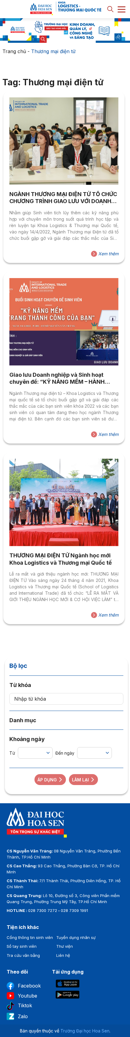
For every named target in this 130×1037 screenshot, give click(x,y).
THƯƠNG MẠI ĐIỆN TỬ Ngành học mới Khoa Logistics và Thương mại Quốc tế (60, 559)
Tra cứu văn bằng (23, 955)
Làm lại (80, 779)
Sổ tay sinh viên (22, 946)
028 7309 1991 (74, 910)
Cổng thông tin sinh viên (30, 937)
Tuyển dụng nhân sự (76, 937)
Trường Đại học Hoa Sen (84, 1030)
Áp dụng (47, 779)
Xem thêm (108, 253)
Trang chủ (14, 51)
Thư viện (64, 946)
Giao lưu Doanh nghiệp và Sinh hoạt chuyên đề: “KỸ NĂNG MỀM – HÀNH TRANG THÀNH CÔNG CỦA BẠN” (57, 379)
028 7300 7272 (42, 910)
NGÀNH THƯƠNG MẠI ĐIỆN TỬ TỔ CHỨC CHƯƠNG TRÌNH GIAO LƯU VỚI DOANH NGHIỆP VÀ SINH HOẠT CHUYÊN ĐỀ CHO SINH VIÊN (63, 198)
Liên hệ (63, 955)
